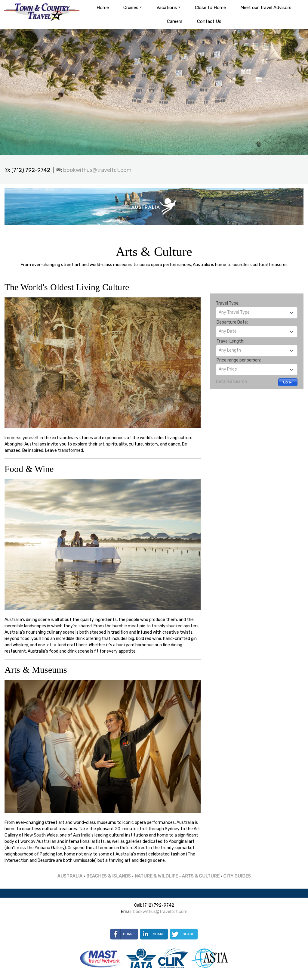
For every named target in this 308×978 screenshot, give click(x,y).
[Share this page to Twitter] (184, 934)
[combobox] (256, 312)
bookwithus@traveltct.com (97, 170)
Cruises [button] (130, 7)
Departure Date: (232, 322)
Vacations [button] (166, 7)
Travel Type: (227, 303)
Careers (175, 21)
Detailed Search (231, 381)
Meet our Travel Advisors (265, 7)
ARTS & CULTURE (201, 876)
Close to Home (210, 7)
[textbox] (256, 312)
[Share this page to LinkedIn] (154, 934)
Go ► (287, 382)
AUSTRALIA (69, 876)
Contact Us (209, 21)
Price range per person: (239, 360)
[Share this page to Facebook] (124, 934)
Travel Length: (230, 341)
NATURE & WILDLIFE (156, 876)
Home (103, 7)
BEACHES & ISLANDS (108, 876)
